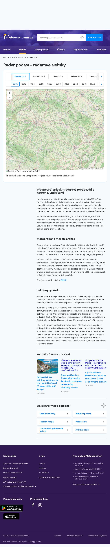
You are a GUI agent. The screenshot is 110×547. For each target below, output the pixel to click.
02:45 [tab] (84, 84)
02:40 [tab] (75, 84)
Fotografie (23, 541)
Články (61, 49)
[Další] (101, 76)
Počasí (6, 49)
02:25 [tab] (49, 84)
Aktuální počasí (83, 413)
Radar (22, 49)
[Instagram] (40, 507)
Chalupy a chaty (35, 541)
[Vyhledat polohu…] (82, 37)
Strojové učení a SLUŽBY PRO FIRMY (18, 486)
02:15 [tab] (32, 84)
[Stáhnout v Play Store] (11, 508)
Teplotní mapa (47, 421)
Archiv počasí (82, 430)
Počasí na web (9, 477)
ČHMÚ (64, 280)
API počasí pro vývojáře (13, 482)
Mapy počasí (41, 49)
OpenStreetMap (87, 169)
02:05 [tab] (15, 84)
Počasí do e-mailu (11, 468)
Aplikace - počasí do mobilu (15, 463)
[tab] (20, 76)
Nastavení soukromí (74, 535)
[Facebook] (33, 507)
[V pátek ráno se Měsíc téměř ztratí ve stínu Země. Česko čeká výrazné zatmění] (96, 364)
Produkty (101, 49)
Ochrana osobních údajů (49, 477)
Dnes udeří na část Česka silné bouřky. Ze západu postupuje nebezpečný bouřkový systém (71, 381)
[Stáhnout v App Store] (11, 516)
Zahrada (14, 541)
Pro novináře (43, 473)
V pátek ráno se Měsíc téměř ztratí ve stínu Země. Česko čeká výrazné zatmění (96, 377)
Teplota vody (81, 49)
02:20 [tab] (41, 84)
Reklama (42, 468)
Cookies (58, 535)
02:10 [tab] (24, 84)
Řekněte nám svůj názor (97, 535)
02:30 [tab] (58, 84)
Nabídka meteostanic (12, 473)
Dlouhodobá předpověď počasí (51, 429)
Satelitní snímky (47, 413)
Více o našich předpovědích (85, 484)
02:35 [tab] (67, 84)
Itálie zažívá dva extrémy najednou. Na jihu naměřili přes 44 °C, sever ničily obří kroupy (47, 383)
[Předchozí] (8, 76)
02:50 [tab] (92, 84)
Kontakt (41, 463)
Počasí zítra (81, 421)
